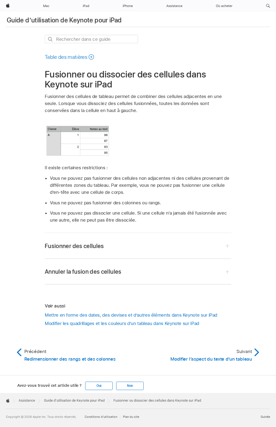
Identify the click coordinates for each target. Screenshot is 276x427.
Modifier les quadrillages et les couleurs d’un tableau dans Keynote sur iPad (122, 323)
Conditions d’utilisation (101, 417)
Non (130, 386)
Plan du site (131, 417)
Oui (98, 386)
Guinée (265, 417)
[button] (268, 6)
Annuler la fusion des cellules (83, 271)
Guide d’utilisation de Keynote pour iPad (64, 20)
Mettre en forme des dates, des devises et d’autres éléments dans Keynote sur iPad (131, 315)
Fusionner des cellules (74, 245)
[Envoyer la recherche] (50, 39)
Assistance (27, 400)
